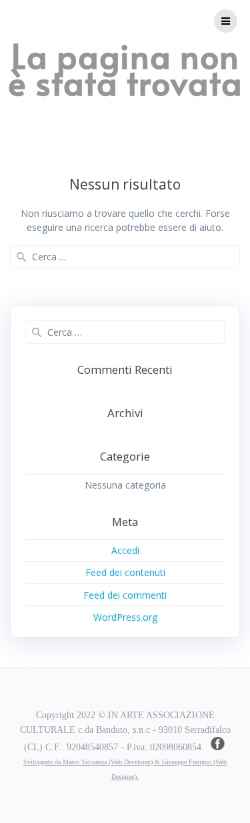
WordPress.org (125, 617)
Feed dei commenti (125, 595)
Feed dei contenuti (125, 572)
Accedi (125, 550)
